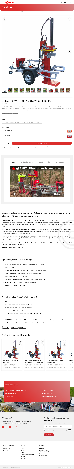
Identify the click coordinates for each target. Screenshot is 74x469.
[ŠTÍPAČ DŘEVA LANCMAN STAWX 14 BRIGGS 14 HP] (12, 349)
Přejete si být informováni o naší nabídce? (54, 424)
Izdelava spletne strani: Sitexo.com (64, 467)
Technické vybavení (27, 162)
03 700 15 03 (9, 396)
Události (23, 452)
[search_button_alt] (56, 2)
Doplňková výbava (45, 162)
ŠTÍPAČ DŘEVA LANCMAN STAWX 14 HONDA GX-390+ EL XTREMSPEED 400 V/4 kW (34, 362)
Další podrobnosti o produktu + (10, 113)
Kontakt (23, 456)
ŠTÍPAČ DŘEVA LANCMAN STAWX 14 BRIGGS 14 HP (32, 11)
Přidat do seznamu (40, 147)
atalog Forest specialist (14, 327)
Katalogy (41, 448)
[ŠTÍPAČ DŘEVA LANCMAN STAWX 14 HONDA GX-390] (56, 349)
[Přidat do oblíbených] (20, 345)
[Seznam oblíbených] (62, 2)
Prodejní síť (60, 162)
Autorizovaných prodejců (27, 454)
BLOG (22, 450)
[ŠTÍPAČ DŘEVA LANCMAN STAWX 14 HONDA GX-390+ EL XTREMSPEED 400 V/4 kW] (34, 349)
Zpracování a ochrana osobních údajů (45, 454)
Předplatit (49, 434)
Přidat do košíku (42, 143)
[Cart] (65, 2)
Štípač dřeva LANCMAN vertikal (13, 11)
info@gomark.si (11, 393)
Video (13, 162)
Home (3, 11)
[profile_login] (58, 2)
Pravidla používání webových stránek (44, 451)
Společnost (23, 448)
